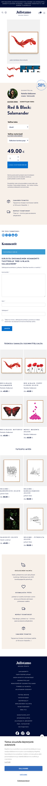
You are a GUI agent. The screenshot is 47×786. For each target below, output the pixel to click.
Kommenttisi (5, 272)
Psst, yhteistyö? (23, 724)
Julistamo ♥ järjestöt (23, 721)
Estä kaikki (23, 774)
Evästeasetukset (23, 781)
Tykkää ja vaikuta (23, 686)
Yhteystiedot (23, 698)
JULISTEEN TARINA (12, 102)
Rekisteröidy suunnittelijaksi (23, 683)
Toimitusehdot (24, 707)
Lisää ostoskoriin (18, 165)
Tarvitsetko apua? (23, 674)
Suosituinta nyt (23, 715)
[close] (42, 736)
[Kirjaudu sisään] (6, 12)
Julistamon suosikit (23, 689)
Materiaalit (23, 701)
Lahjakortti (24, 671)
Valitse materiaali (15, 134)
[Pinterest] (9, 235)
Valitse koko (13, 122)
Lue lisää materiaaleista (15, 136)
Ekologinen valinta (23, 704)
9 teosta (23, 96)
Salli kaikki (23, 768)
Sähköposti (5, 310)
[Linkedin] (13, 235)
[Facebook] (3, 235)
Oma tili (23, 710)
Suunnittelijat (23, 680)
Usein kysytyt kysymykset (23, 677)
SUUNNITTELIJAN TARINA (27, 102)
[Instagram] (6, 235)
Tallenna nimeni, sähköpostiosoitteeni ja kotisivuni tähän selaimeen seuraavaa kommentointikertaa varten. (22, 320)
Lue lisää (7, 762)
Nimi (3, 301)
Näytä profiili (31, 96)
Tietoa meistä (23, 695)
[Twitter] (16, 235)
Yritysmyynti (23, 727)
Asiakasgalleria (23, 718)
